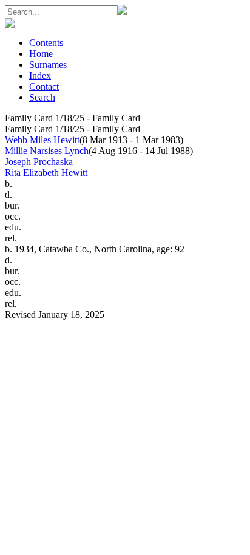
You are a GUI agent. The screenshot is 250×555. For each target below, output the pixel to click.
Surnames (48, 64)
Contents (46, 43)
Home (41, 54)
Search (42, 97)
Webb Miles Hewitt (42, 140)
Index (40, 75)
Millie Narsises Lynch (47, 151)
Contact (44, 86)
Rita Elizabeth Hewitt (46, 172)
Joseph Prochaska (39, 161)
